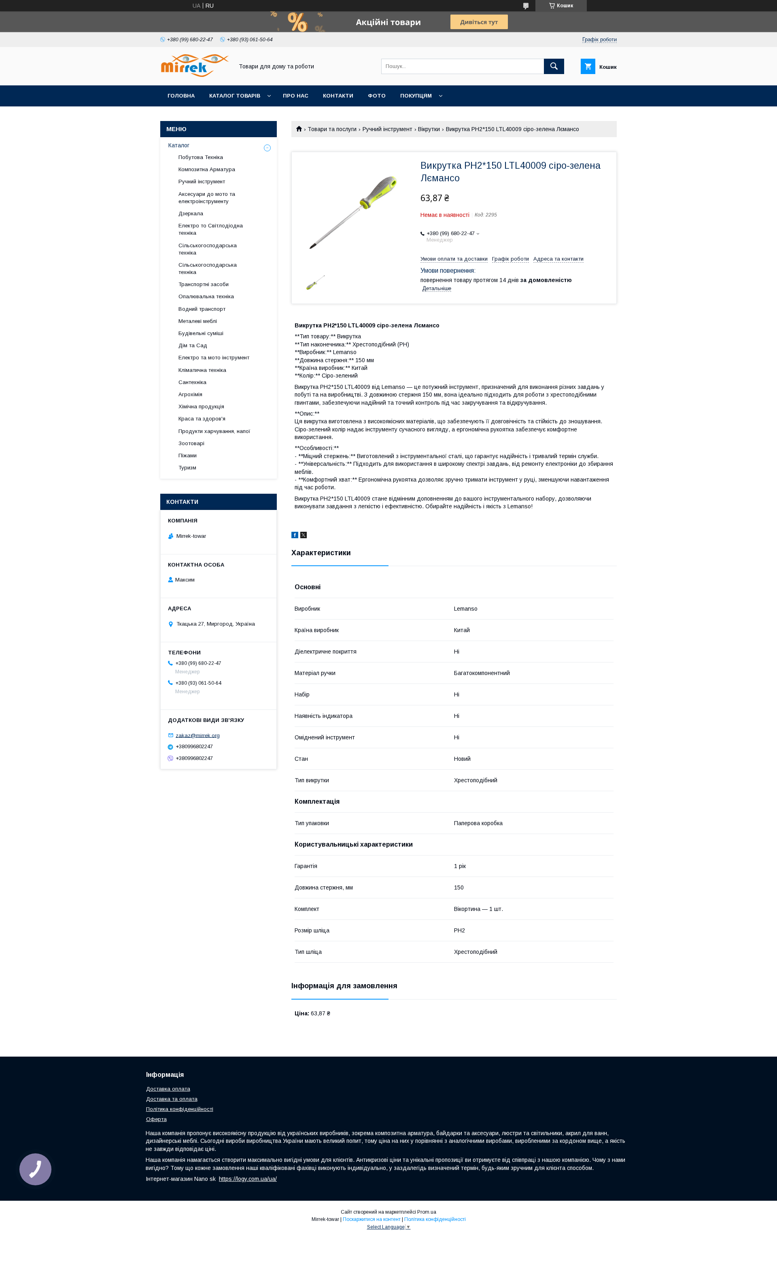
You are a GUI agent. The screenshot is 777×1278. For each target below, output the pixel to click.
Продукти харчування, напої (214, 431)
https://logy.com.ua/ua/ (248, 1179)
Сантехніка (192, 382)
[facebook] (294, 536)
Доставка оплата (168, 1089)
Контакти (338, 96)
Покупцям (416, 96)
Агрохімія (190, 394)
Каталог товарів (234, 96)
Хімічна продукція (201, 406)
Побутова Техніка (200, 157)
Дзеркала (190, 213)
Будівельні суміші (200, 333)
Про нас (295, 96)
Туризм (187, 468)
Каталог (178, 145)
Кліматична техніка (202, 370)
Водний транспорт (201, 309)
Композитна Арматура (206, 169)
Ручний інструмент (387, 129)
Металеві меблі (197, 321)
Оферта (156, 1119)
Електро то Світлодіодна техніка (210, 229)
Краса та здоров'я (201, 419)
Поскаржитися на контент (372, 1219)
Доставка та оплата (171, 1099)
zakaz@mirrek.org (198, 735)
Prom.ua (426, 1212)
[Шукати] (554, 66)
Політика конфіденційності (179, 1109)
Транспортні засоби (203, 284)
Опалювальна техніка (206, 296)
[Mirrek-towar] (194, 75)
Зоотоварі (191, 443)
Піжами (187, 455)
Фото (377, 96)
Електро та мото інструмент (213, 358)
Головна (181, 96)
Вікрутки (429, 129)
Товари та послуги (332, 129)
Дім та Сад (192, 345)
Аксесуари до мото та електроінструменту (206, 197)
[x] (303, 536)
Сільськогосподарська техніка (207, 249)
